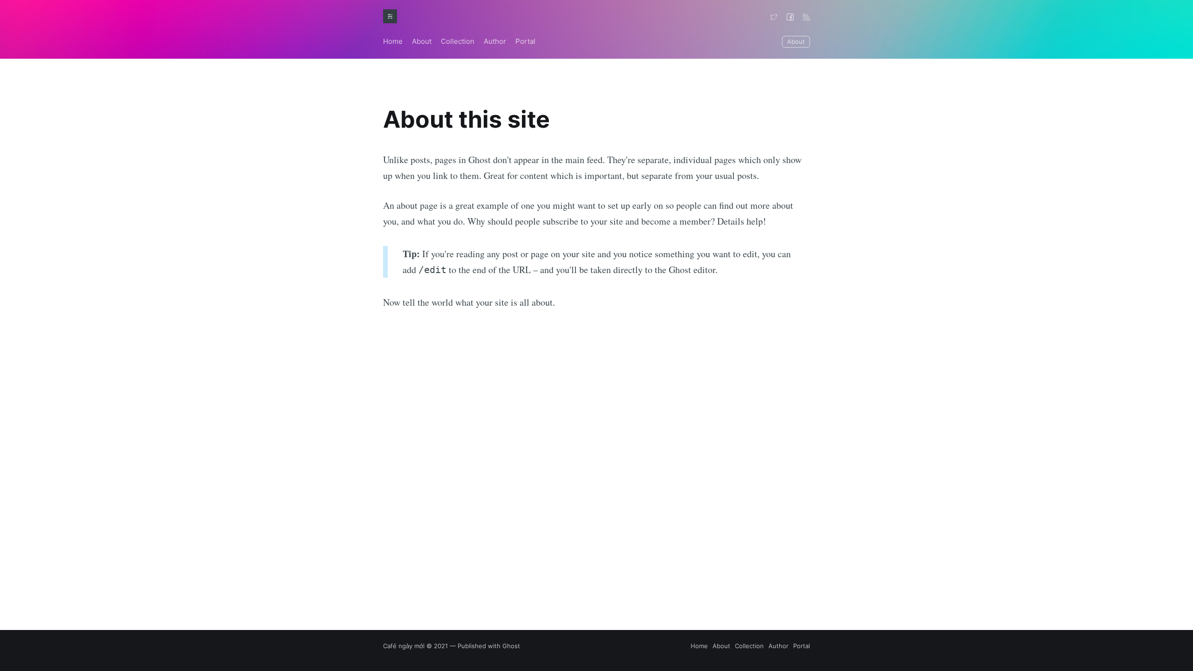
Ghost (511, 646)
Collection (457, 41)
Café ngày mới (404, 646)
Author (495, 41)
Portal (525, 41)
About (422, 41)
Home (393, 41)
